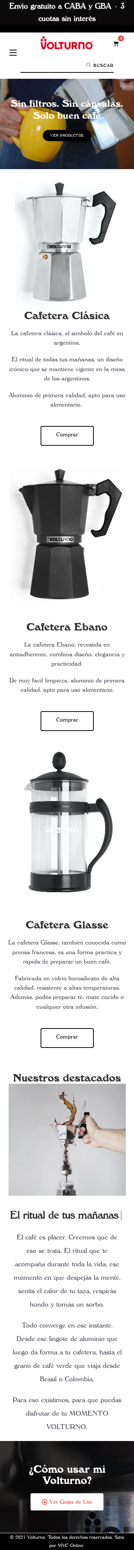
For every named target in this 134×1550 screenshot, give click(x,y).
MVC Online (70, 1546)
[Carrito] (116, 43)
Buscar (103, 65)
